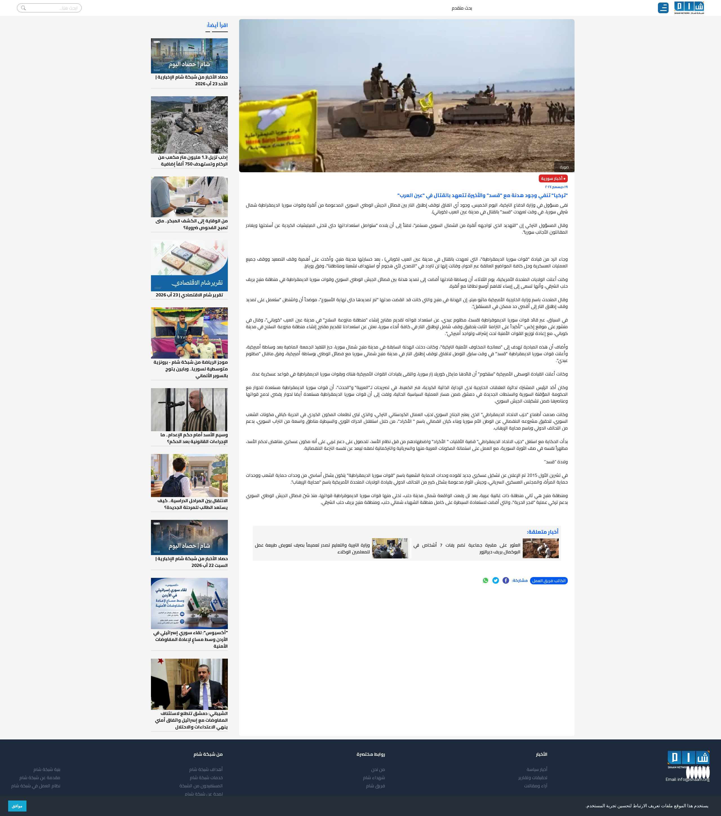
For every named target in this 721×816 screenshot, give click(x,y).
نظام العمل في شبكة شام (35, 785)
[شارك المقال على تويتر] (496, 580)
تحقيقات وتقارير (533, 777)
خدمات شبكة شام (206, 777)
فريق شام (375, 785)
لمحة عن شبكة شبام (204, 793)
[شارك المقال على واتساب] (485, 580)
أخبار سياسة (537, 769)
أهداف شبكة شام (206, 769)
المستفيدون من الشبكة (201, 785)
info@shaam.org (694, 779)
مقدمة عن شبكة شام (39, 777)
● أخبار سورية (553, 178)
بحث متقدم (462, 8)
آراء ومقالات (536, 785)
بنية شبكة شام (47, 769)
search (23, 8)
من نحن (378, 769)
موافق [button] (17, 806)
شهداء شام (374, 777)
